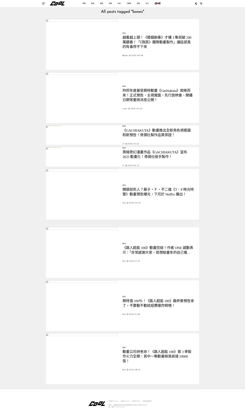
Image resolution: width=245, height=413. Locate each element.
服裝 (101, 3)
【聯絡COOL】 (125, 401)
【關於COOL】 (113, 401)
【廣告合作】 (135, 401)
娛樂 (110, 3)
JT (123, 144)
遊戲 (138, 3)
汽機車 (128, 3)
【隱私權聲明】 (147, 401)
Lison (124, 109)
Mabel (125, 55)
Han (124, 203)
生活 (147, 3)
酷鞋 (92, 3)
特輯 (83, 3)
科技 (119, 3)
